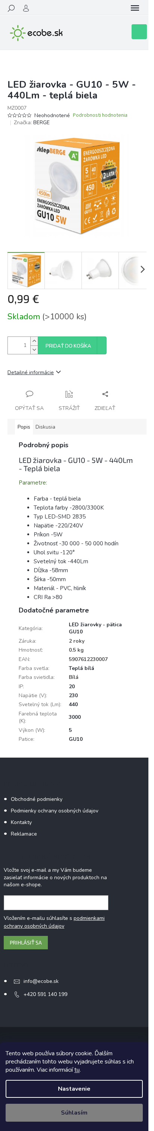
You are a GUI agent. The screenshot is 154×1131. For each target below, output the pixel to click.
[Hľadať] (11, 8)
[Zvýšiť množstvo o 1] (34, 341)
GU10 (76, 739)
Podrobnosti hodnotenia (100, 115)
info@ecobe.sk (41, 981)
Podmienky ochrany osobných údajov (54, 810)
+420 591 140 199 (45, 994)
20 (72, 686)
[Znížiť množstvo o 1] (34, 349)
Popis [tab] (24, 426)
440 (73, 704)
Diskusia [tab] (45, 426)
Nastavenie (74, 1089)
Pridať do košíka (68, 346)
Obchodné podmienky (36, 799)
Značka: (32, 122)
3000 (75, 717)
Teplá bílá (81, 668)
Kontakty (21, 822)
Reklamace (24, 833)
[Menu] (134, 8)
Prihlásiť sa (26, 942)
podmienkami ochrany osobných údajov (54, 922)
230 (73, 695)
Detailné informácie (30, 372)
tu (77, 1070)
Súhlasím (74, 1113)
